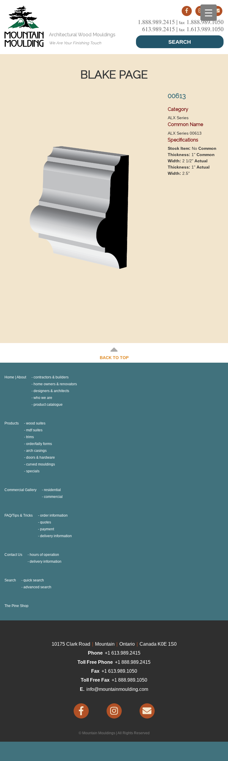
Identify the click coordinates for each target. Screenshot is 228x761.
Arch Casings (36, 451)
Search (179, 42)
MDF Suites (34, 430)
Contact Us (13, 555)
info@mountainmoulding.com (117, 689)
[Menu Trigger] (208, 12)
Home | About (15, 377)
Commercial (53, 497)
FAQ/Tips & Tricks (18, 515)
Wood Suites (35, 423)
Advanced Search (37, 587)
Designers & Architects (51, 391)
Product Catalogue (48, 404)
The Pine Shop (16, 606)
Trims (30, 437)
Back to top (114, 357)
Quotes (45, 522)
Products (11, 423)
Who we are (43, 398)
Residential (52, 490)
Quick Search (33, 580)
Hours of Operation (44, 555)
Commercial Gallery (20, 490)
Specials (32, 471)
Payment (47, 529)
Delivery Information (56, 536)
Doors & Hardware (40, 457)
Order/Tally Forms (39, 444)
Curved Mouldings (40, 464)
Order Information (54, 515)
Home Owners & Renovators (55, 384)
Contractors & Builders (51, 377)
